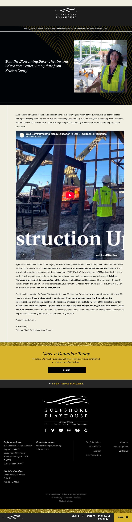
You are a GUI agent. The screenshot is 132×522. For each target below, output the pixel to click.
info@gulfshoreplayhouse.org (48, 445)
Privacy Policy (56, 498)
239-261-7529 (42, 449)
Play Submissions (93, 442)
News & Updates (37, 28)
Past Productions (93, 455)
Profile (102, 516)
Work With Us (95, 446)
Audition (97, 450)
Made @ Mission (66, 501)
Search (76, 516)
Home (26, 28)
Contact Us (123, 450)
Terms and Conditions (72, 498)
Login (101, 518)
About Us (124, 442)
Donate (66, 370)
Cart (89, 516)
